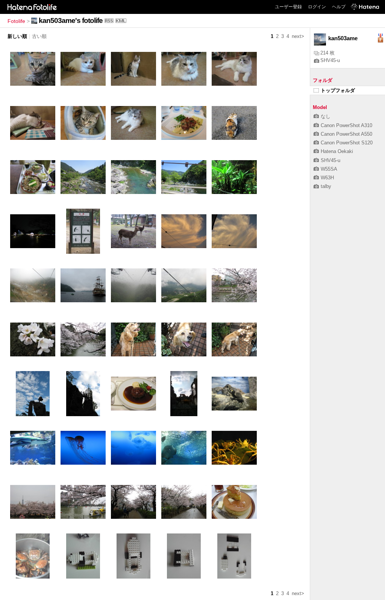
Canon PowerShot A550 (346, 134)
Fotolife (16, 21)
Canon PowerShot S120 (347, 142)
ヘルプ (339, 6)
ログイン (317, 6)
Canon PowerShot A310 (346, 125)
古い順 (39, 36)
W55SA (329, 169)
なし (325, 116)
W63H (327, 177)
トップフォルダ (338, 90)
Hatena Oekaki (337, 151)
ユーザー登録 (288, 6)
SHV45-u (330, 60)
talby (326, 186)
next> (298, 36)
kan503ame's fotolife (71, 20)
